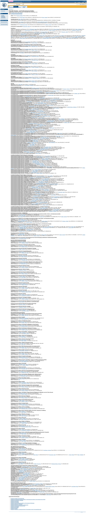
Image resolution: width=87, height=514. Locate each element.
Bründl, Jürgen (42, 35)
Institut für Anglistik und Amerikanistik (17, 498)
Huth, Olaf (23, 344)
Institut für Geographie (15, 501)
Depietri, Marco (33, 488)
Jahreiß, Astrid (31, 109)
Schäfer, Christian (52, 30)
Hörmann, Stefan (65, 221)
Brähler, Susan (39, 91)
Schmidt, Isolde (50, 95)
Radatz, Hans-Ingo (25, 315)
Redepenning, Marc (23, 24)
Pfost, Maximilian (46, 227)
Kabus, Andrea (13, 135)
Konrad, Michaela (53, 99)
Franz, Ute (42, 216)
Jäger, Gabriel (38, 153)
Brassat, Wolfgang (38, 169)
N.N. (44, 97)
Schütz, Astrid (70, 227)
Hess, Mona (41, 181)
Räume (20, 7)
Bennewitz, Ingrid (36, 161)
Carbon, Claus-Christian (27, 225)
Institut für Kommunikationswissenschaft (18, 505)
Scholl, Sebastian (40, 110)
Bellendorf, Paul (35, 46)
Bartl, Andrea (22, 17)
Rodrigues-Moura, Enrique (50, 37)
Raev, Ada (26, 37)
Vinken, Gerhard (45, 180)
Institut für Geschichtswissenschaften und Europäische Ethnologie (22, 503)
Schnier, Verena (37, 104)
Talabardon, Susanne (76, 30)
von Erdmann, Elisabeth (29, 85)
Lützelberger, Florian (47, 147)
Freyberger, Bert (40, 124)
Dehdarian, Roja (22, 231)
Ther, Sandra (19, 492)
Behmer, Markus (20, 15)
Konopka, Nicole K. (30, 229)
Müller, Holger (35, 140)
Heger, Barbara (37, 32)
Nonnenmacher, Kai (28, 30)
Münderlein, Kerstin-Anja (50, 92)
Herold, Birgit (48, 494)
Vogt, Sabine (37, 193)
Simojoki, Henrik (46, 38)
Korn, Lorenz (42, 129)
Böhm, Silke (20, 19)
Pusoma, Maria (31, 106)
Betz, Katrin (42, 149)
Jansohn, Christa (54, 101)
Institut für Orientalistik (15, 506)
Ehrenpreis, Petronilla (33, 123)
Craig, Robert (29, 101)
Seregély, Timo (45, 100)
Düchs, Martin (31, 144)
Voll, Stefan (24, 215)
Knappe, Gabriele (56, 90)
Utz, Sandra (29, 230)
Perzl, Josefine (43, 33)
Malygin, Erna (26, 151)
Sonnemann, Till (49, 157)
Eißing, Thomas (43, 103)
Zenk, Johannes (40, 138)
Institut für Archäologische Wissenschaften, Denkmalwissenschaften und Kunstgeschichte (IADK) (28, 499)
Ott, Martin (22, 52)
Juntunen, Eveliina (30, 142)
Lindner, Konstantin (35, 67)
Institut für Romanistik (14, 507)
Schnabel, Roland (43, 125)
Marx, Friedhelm (79, 29)
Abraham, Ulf (20, 454)
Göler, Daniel (33, 112)
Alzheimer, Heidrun (45, 159)
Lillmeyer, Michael (23, 33)
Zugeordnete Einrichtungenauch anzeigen (3, 17)
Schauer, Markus (75, 37)
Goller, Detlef (27, 472)
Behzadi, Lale (28, 96)
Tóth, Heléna (39, 126)
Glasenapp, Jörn (58, 196)
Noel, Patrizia (23, 337)
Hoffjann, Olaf (28, 475)
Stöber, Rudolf (68, 38)
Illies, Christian (34, 70)
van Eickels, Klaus (36, 162)
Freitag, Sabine (34, 63)
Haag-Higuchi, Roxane (34, 130)
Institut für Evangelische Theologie (17, 500)
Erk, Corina (34, 143)
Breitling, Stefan (40, 102)
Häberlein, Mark (28, 62)
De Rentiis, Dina (24, 220)
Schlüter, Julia (76, 93)
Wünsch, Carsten (35, 74)
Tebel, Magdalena (52, 142)
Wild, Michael (35, 141)
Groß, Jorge (73, 226)
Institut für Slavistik (14, 508)
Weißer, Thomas (48, 24)
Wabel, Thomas (34, 50)
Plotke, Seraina (35, 484)
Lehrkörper (2, 15)
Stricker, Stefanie (38, 115)
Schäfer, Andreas (45, 204)
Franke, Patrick (32, 131)
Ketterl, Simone (34, 117)
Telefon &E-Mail (24, 7)
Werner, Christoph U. (29, 128)
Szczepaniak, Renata (46, 116)
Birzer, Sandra (44, 17)
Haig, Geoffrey (21, 301)
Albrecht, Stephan (37, 195)
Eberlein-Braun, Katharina (72, 107)
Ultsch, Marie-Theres (59, 136)
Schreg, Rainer (22, 38)
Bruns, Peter (44, 234)
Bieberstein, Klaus (33, 29)
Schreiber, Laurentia (35, 88)
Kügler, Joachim (39, 173)
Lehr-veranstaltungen (11, 7)
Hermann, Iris (23, 34)
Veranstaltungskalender (4, 24)
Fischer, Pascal (34, 42)
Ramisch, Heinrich (26, 466)
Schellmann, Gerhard (47, 450)
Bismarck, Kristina (51, 120)
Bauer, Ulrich (60, 133)
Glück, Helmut (71, 454)
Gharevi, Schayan (50, 105)
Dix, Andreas (61, 35)
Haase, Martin (34, 81)
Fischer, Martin (62, 119)
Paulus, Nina (22, 489)
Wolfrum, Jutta (66, 122)
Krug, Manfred (56, 36)
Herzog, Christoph (33, 36)
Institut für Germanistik (15, 502)
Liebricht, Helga (43, 114)
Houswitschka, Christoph (40, 176)
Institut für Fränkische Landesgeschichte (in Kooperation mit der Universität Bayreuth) (26, 509)
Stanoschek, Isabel (26, 26)
